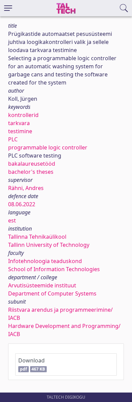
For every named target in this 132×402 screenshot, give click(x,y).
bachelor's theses (30, 171)
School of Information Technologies (54, 269)
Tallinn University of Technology (48, 245)
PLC (13, 139)
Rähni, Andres (26, 188)
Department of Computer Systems (52, 293)
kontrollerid (23, 115)
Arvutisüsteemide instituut (42, 285)
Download (31, 364)
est (12, 220)
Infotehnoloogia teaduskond (45, 261)
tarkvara (19, 123)
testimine (20, 131)
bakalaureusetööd (31, 163)
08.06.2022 (21, 204)
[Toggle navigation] (8, 8)
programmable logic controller (47, 147)
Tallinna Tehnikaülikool (37, 236)
